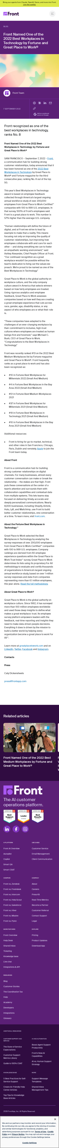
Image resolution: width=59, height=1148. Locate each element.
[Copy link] (34, 108)
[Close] (55, 1119)
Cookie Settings (29, 1143)
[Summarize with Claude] (39, 103)
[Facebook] (16, 829)
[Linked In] (6, 829)
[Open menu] (52, 14)
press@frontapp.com (15, 681)
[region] (29, 1132)
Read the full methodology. (34, 583)
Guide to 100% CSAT (12, 1063)
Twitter (17, 649)
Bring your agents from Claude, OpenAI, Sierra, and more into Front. (29, 3)
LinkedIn (8, 649)
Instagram (43, 649)
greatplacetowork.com (31, 645)
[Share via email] (50, 103)
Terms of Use (40, 1131)
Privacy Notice (18, 1134)
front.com (40, 516)
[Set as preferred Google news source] (42, 114)
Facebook (27, 649)
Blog (5, 26)
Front (50, 158)
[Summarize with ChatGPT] (34, 103)
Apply (40, 448)
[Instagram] (25, 829)
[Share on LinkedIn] (45, 103)
